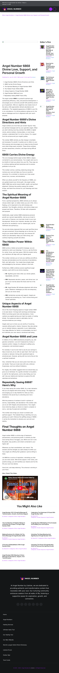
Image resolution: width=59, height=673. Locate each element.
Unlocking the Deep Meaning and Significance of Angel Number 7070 (41, 534)
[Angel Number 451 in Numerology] (42, 225)
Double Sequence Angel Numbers (45, 517)
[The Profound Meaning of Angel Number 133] (42, 77)
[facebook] (41, 3)
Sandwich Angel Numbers (50, 58)
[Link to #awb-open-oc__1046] (50, 9)
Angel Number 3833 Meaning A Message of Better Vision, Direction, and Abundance (50, 273)
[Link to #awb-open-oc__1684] (54, 9)
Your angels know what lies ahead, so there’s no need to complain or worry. (19, 407)
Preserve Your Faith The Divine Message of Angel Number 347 (50, 239)
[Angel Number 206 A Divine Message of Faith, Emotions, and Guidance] (42, 106)
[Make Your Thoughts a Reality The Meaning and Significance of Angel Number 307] (42, 90)
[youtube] (48, 3)
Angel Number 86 (13, 287)
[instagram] (43, 3)
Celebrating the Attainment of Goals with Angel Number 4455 (43, 513)
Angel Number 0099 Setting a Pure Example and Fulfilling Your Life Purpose (43, 523)
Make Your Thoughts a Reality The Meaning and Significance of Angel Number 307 (50, 94)
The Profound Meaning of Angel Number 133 (50, 79)
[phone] (56, 3)
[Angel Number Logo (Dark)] (12, 7)
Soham (33, 77)
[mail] (53, 3)
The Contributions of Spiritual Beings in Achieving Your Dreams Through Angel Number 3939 (50, 256)
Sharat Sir (35, 516)
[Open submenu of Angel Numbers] (55, 619)
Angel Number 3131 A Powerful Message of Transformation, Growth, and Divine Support (15, 513)
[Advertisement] (29, 27)
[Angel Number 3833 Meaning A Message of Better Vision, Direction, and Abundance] (42, 270)
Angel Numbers (50, 71)
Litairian (33, 668)
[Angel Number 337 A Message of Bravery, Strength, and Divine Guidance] (42, 285)
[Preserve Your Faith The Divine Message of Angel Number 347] (42, 236)
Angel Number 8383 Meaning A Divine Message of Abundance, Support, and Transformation (13, 556)
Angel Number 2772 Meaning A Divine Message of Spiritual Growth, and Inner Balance (50, 50)
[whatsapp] (51, 3)
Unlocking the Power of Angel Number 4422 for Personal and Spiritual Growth (42, 545)
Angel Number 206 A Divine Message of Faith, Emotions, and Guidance (50, 110)
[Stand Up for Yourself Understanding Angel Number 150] (42, 63)
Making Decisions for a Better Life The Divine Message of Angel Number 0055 (13, 534)
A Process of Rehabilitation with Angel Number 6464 (13, 545)
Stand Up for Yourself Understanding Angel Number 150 (50, 66)
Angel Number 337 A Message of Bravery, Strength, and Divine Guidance (50, 288)
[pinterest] (46, 3)
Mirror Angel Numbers (49, 264)
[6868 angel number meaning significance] (20, 41)
